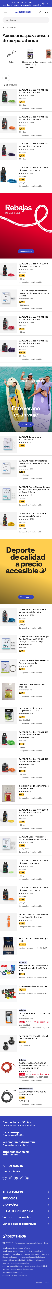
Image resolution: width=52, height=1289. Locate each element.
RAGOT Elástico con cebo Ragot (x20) (33, 939)
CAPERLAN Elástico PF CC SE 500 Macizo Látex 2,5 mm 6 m (33, 145)
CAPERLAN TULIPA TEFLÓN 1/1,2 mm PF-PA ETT (34, 1014)
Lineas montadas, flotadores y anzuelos (30, 64)
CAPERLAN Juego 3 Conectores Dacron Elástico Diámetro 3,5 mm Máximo (34, 293)
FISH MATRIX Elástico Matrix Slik (33, 986)
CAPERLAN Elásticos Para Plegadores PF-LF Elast (30, 709)
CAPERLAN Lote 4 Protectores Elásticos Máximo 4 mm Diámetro (34, 838)
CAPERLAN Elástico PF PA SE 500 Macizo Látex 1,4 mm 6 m (33, 811)
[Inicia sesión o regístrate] (40, 12)
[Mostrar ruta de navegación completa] (4, 28)
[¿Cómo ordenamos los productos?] (4, 85)
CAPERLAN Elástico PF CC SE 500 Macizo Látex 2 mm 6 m (33, 91)
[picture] (8, 97)
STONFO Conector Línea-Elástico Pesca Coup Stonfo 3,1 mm (33, 916)
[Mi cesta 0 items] (46, 12)
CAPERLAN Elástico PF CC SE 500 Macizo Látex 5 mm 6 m (33, 760)
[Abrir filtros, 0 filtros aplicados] (6, 78)
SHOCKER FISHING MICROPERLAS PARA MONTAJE (34, 787)
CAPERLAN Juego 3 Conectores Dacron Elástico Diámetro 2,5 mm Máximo (34, 463)
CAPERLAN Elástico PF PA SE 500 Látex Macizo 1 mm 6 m (33, 862)
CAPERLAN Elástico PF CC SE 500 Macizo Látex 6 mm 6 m (33, 342)
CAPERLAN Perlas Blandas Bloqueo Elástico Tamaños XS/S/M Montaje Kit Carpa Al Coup (34, 489)
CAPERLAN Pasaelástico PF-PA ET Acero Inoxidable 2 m (34, 661)
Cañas (12, 62)
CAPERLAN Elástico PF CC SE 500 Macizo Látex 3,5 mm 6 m (33, 610)
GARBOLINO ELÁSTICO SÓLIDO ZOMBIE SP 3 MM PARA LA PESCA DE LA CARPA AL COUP (33, 1065)
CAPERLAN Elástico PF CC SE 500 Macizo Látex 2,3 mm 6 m (33, 118)
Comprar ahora (26, 251)
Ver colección (26, 424)
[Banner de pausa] (43, 4)
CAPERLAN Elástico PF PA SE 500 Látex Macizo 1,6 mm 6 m (33, 265)
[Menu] (6, 12)
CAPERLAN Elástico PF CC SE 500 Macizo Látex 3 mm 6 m (33, 318)
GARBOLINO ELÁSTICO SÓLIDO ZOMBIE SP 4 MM (32, 1093)
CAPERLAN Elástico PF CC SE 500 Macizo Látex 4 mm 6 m (33, 733)
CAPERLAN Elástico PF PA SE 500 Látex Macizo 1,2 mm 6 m (33, 889)
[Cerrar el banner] (47, 4)
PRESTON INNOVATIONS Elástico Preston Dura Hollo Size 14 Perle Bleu (33, 968)
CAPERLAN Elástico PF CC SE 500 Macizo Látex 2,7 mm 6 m (33, 514)
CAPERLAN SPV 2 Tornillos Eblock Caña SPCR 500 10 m (33, 1037)
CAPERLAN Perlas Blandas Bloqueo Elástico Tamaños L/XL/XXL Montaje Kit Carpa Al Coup (34, 639)
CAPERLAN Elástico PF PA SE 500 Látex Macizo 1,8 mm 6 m (33, 169)
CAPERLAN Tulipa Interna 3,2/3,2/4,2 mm (30, 438)
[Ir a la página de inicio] (23, 12)
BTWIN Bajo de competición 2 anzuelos (32, 685)
